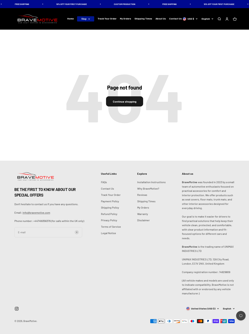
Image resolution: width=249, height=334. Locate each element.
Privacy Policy (109, 220)
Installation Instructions (151, 182)
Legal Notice (108, 233)
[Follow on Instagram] (16, 308)
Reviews (142, 194)
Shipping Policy (110, 207)
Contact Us (175, 18)
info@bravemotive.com (36, 212)
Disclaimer (143, 220)
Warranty (142, 214)
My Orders (125, 18)
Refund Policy (109, 214)
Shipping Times (143, 18)
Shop (84, 19)
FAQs (104, 182)
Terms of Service (111, 226)
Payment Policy (110, 201)
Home (70, 18)
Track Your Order (107, 18)
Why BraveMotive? (148, 188)
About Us (160, 18)
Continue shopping (124, 101)
